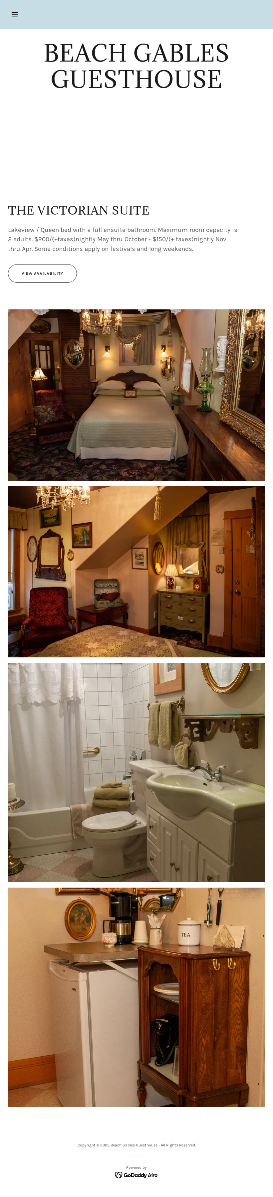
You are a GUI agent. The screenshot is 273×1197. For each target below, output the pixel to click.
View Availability (42, 273)
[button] (14, 14)
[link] (136, 86)
